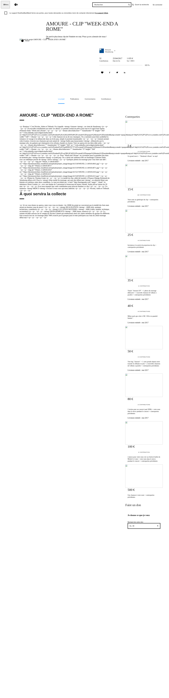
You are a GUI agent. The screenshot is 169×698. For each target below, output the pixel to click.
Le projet (61, 99)
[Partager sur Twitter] (117, 72)
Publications (74, 99)
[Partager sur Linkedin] (124, 72)
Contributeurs (106, 99)
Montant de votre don (135, 522)
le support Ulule (101, 13)
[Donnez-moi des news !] (102, 72)
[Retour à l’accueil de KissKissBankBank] (14, 4)
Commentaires (90, 99)
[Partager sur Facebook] (110, 72)
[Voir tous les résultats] (129, 5)
